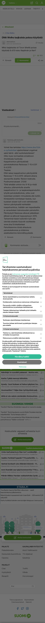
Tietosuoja (22, 367)
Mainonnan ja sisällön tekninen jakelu (16, 338)
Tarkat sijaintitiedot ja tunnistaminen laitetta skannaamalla (19, 298)
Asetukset (22, 362)
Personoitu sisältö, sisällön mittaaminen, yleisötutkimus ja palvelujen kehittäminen (18, 306)
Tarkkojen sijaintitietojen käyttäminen (16, 320)
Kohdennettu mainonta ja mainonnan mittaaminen (21, 302)
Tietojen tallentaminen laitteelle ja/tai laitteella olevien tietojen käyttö (19, 311)
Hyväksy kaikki (22, 356)
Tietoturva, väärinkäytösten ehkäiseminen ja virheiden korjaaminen (18, 334)
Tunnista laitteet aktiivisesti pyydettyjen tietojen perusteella (20, 324)
